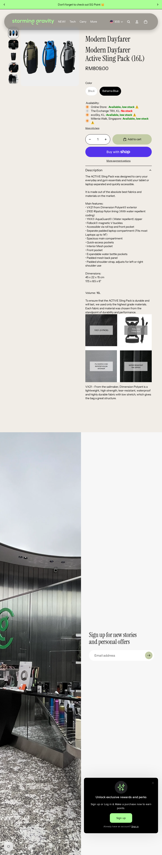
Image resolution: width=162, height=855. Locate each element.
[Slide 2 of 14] (13, 45)
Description (94, 170)
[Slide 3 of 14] (13, 56)
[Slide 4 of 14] (13, 67)
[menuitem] (93, 22)
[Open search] (128, 21)
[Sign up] (149, 655)
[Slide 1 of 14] (13, 33)
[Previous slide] (4, 4)
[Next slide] (157, 4)
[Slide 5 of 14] (13, 79)
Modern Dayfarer (107, 39)
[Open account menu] (137, 21)
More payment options (118, 160)
